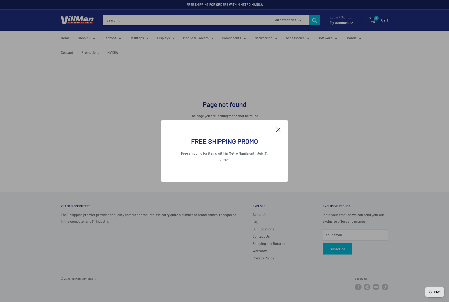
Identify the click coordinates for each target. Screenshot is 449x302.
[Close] (278, 129)
